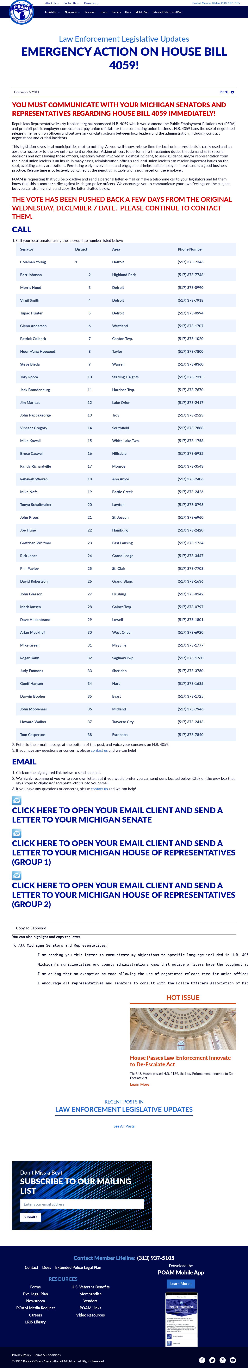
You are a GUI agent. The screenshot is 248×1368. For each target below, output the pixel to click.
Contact (31, 1267)
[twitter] (212, 1362)
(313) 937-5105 (230, 3)
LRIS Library (35, 1322)
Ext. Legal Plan (35, 1294)
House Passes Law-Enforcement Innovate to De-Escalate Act (180, 1061)
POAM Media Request (35, 1307)
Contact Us (70, 3)
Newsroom (71, 12)
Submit (29, 1216)
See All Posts (124, 1126)
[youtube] (233, 1362)
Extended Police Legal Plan (167, 12)
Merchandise (90, 1294)
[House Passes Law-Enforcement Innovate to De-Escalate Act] (183, 1029)
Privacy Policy (21, 1355)
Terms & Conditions (47, 1355)
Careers (116, 12)
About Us (50, 3)
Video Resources (90, 1315)
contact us (99, 750)
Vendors (90, 1301)
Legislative (51, 12)
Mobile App (141, 12)
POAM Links (90, 1307)
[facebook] (202, 1362)
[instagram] (223, 1362)
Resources (90, 3)
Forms (104, 12)
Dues (128, 12)
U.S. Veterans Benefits (90, 1287)
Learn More (139, 1084)
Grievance (90, 12)
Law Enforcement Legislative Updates (124, 38)
